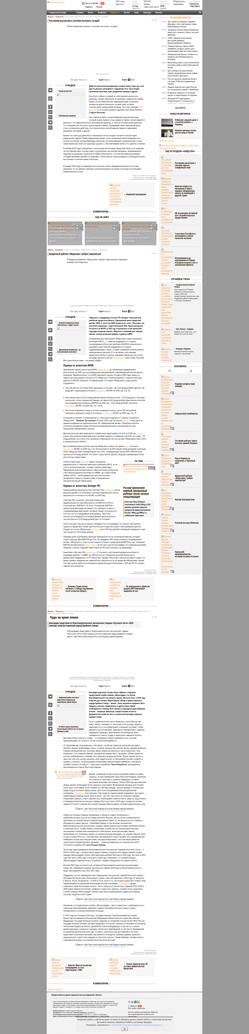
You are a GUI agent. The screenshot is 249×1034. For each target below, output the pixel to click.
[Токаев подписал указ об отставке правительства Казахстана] (116, 966)
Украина (79, 12)
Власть (91, 12)
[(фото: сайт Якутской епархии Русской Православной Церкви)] (70, 773)
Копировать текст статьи (50, 128)
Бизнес (127, 12)
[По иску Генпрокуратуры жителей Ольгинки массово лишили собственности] (167, 385)
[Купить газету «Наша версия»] (83, 3)
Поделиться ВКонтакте (50, 90)
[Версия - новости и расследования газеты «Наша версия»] (64, 6)
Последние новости (180, 17)
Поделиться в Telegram (50, 122)
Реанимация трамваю (67, 115)
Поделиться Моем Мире (50, 98)
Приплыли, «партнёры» (195, 5)
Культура (147, 12)
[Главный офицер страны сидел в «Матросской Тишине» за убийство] (167, 522)
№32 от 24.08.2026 (91, 3)
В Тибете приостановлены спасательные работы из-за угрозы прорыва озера (70, 728)
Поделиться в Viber (50, 117)
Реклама (99, 7)
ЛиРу (138, 1002)
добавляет (91, 552)
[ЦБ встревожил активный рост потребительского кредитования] (167, 215)
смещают (85, 462)
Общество (115, 12)
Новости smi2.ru (55, 989)
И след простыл (136, 7)
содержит (109, 490)
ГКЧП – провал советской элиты (164, 9)
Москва (158, 12)
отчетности (101, 391)
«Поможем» (79, 793)
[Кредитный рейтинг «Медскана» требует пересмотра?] (167, 478)
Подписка (89, 7)
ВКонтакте (135, 1002)
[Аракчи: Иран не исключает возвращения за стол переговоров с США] (58, 967)
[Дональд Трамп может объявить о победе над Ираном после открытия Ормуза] (58, 589)
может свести (91, 545)
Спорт (136, 12)
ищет (127, 446)
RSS (129, 1002)
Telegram (132, 1002)
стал (106, 341)
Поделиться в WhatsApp (50, 112)
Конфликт (102, 12)
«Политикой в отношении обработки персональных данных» (136, 1024)
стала (139, 433)
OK (124, 1029)
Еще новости (180, 108)
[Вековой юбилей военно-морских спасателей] (167, 354)
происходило (103, 369)
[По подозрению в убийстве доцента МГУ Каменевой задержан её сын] (116, 589)
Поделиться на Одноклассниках (50, 107)
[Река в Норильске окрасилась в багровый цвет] (167, 461)
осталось (95, 529)
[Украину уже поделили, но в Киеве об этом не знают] (167, 336)
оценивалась (119, 358)
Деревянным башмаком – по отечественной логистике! (69, 350)
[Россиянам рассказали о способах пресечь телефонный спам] (167, 165)
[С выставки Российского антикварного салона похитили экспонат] (167, 235)
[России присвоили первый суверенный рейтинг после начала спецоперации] (138, 475)
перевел (126, 420)
